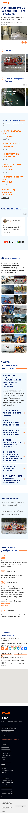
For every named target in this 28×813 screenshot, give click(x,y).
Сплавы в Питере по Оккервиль (8, 784)
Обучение (3, 768)
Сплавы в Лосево (5, 778)
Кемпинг (3, 759)
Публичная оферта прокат (7, 731)
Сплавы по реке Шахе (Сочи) (7, 791)
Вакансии (3, 772)
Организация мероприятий (7, 793)
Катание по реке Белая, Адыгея (10, 92)
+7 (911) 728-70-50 (16, 646)
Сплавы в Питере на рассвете (7, 780)
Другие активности (5, 749)
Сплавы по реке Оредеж (6, 789)
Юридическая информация (7, 727)
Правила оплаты (5, 725)
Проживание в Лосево (6, 751)
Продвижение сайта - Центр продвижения (10, 741)
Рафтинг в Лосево (5, 746)
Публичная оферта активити (7, 729)
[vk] (2, 718)
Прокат (3, 766)
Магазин (3, 763)
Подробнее (5, 139)
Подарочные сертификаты (7, 770)
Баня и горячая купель (6, 755)
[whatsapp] (7, 718)
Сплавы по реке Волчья (6, 786)
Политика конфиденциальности (8, 728)
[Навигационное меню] (25, 2)
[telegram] (5, 718)
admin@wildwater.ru (20, 654)
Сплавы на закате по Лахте (7, 782)
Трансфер (3, 757)
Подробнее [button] (5, 172)
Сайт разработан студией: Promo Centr (10, 739)
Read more (6, 232)
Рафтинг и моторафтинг (9, 58)
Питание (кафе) (4, 753)
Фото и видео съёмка (6, 761)
